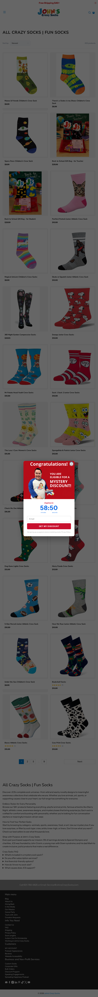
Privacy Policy (65, 532)
